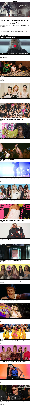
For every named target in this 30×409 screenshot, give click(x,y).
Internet (2, 238)
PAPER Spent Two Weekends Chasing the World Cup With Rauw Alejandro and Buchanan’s (13, 402)
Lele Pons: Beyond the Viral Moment (7, 239)
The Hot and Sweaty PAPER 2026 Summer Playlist (10, 200)
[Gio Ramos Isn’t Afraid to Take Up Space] (15, 371)
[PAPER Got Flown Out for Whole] (15, 150)
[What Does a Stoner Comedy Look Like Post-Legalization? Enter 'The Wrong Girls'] (15, 68)
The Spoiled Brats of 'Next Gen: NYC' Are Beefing (10, 281)
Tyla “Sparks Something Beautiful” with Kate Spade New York (13, 139)
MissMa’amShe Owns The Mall (6, 320)
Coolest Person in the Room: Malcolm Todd (9, 300)
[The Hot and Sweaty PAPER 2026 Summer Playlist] (15, 191)
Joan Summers (2, 282)
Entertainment (2, 76)
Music (1, 177)
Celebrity (2, 400)
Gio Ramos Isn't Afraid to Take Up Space (8, 381)
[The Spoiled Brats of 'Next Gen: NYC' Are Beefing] (15, 271)
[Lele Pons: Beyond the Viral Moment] (15, 230)
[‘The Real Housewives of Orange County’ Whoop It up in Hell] (15, 352)
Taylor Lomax (2, 80)
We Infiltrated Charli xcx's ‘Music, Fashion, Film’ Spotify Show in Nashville (13, 179)
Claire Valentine (13, 23)
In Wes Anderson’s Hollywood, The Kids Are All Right (11, 260)
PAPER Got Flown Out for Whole (7, 159)
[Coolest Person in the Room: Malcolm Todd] (15, 291)
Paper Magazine (2, 404)
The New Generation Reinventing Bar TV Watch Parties (11, 119)
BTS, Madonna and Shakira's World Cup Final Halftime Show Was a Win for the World (14, 341)
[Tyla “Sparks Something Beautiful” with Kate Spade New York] (15, 130)
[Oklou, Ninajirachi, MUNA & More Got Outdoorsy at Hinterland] (15, 90)
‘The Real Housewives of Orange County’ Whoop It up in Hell (13, 361)
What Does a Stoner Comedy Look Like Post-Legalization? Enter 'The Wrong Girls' (14, 78)
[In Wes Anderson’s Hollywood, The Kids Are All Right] (15, 251)
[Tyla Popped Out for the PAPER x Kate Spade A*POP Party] (15, 211)
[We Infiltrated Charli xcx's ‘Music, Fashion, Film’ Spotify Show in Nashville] (15, 169)
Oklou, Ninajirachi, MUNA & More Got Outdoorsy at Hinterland (13, 99)
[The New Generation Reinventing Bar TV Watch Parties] (15, 110)
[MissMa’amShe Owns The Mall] (15, 310)
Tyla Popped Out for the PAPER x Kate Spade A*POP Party (12, 220)
